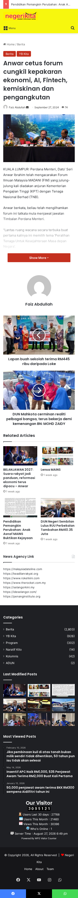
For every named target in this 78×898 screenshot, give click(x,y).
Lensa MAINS (51, 469)
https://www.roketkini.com (21, 578)
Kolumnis (12, 656)
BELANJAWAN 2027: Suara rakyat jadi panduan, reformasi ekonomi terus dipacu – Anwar (19, 477)
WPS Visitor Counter (46, 838)
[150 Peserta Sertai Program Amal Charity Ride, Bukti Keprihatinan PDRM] (63, 705)
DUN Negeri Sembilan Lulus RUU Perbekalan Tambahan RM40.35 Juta (58, 527)
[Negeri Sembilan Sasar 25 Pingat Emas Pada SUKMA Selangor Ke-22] (63, 719)
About (39, 869)
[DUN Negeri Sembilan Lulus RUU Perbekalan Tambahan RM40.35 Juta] (58, 507)
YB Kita (24, 54)
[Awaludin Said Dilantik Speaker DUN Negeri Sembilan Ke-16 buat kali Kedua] (39, 705)
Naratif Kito (14, 649)
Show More (38, 258)
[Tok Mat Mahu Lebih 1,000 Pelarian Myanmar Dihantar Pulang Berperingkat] (14, 719)
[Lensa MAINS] (58, 455)
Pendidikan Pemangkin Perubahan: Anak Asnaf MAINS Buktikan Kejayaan (18, 529)
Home (10, 44)
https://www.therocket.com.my (24, 582)
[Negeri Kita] (20, 16)
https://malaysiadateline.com (22, 569)
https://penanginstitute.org (21, 596)
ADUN (10, 663)
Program (12, 643)
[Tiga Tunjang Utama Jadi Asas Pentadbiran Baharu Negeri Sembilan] (39, 719)
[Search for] (72, 28)
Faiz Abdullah (17, 107)
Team (50, 869)
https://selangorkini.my (18, 587)
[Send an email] (27, 107)
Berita (21, 44)
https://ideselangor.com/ (20, 592)
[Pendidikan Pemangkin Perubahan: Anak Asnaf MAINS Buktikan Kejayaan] (20, 507)
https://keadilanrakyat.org (20, 573)
